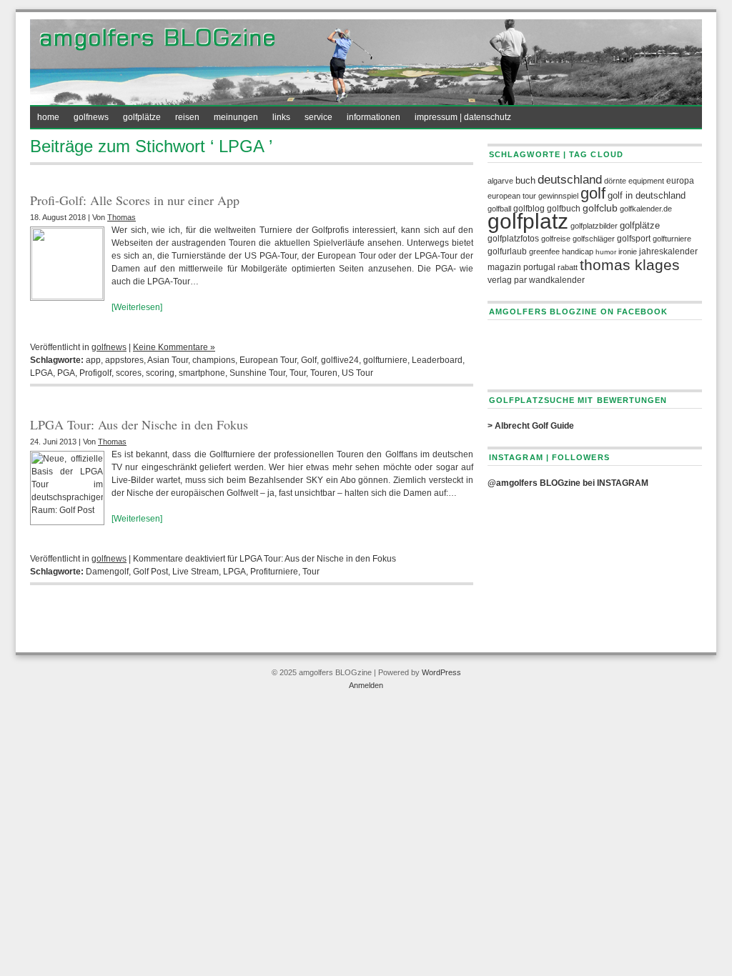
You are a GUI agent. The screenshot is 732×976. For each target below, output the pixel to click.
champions (213, 360)
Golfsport (634, 239)
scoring (160, 373)
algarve (500, 180)
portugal (539, 267)
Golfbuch (563, 209)
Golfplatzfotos (513, 239)
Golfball (499, 208)
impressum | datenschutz (463, 117)
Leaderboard (437, 360)
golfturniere (385, 360)
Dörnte (615, 180)
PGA (66, 373)
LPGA (41, 373)
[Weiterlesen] (137, 307)
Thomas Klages (630, 265)
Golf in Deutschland (647, 196)
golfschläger (594, 238)
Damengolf (107, 572)
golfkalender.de (646, 208)
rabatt (568, 267)
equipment (646, 180)
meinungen (236, 117)
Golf (309, 360)
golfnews (91, 117)
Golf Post (150, 572)
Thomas (121, 217)
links (281, 117)
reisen (187, 117)
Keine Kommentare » (174, 347)
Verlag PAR (507, 280)
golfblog (529, 209)
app (93, 360)
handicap (577, 251)
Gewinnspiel (558, 195)
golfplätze (142, 117)
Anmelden (366, 685)
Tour (298, 373)
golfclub (600, 208)
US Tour (357, 373)
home (48, 117)
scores (129, 373)
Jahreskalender (668, 252)
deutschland (570, 179)
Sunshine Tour (257, 373)
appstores (124, 360)
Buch (525, 181)
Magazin (504, 267)
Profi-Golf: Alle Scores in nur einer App (134, 200)
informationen (373, 117)
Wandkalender (557, 280)
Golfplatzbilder (594, 225)
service (318, 117)
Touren (323, 373)
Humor (605, 252)
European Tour (268, 360)
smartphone (202, 373)
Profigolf (95, 373)
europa (680, 181)
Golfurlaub (507, 252)
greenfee (544, 251)
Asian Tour (167, 360)
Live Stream (195, 572)
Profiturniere (274, 572)
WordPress (441, 672)
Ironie (627, 251)
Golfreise (555, 238)
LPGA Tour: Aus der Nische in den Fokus (139, 424)
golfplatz (528, 221)
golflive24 (340, 360)
